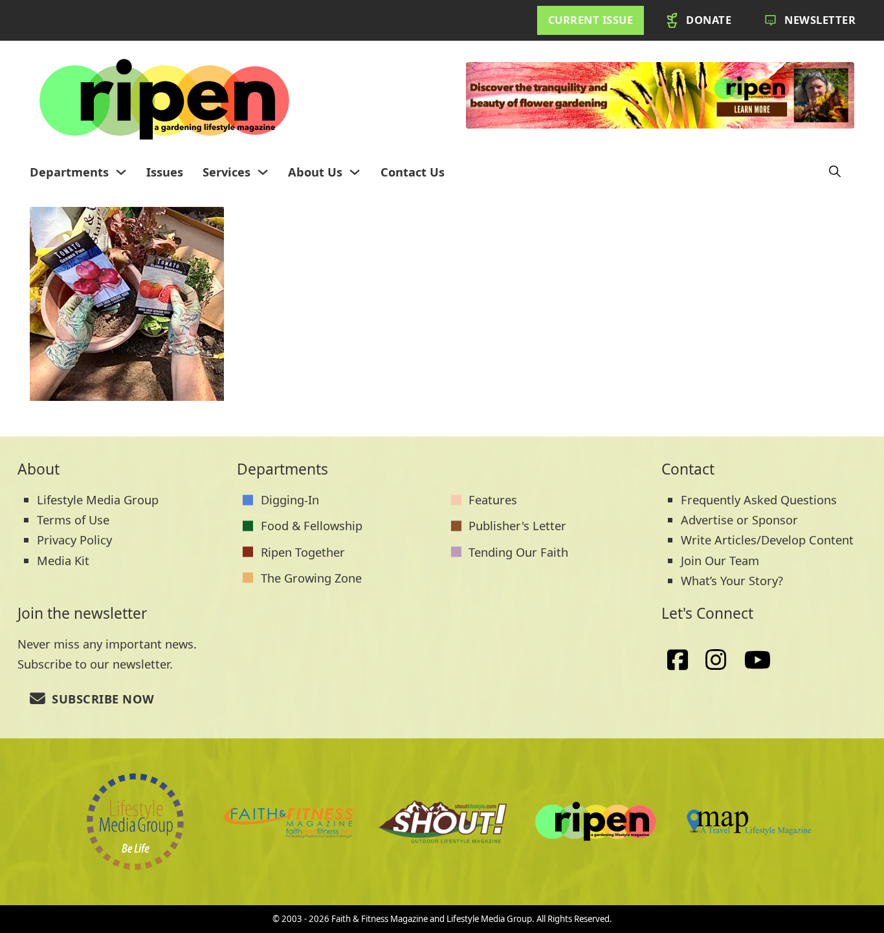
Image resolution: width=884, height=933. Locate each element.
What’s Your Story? (732, 580)
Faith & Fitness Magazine (379, 919)
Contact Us (413, 172)
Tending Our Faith (518, 552)
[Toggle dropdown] (121, 172)
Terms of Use (73, 519)
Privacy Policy (74, 539)
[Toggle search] (834, 172)
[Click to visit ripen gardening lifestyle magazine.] (595, 822)
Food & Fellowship (311, 525)
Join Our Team (720, 560)
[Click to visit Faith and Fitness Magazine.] (288, 822)
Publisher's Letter (517, 525)
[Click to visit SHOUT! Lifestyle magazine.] (748, 821)
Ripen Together (303, 552)
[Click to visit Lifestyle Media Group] (135, 821)
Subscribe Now (103, 699)
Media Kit (63, 560)
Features (493, 499)
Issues (164, 172)
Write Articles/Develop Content (767, 539)
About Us (315, 172)
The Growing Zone (311, 578)
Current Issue (591, 19)
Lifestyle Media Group (98, 499)
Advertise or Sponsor (739, 519)
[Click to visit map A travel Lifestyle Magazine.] (442, 821)
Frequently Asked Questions (759, 499)
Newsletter (820, 19)
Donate (708, 19)
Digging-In (290, 499)
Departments (69, 172)
